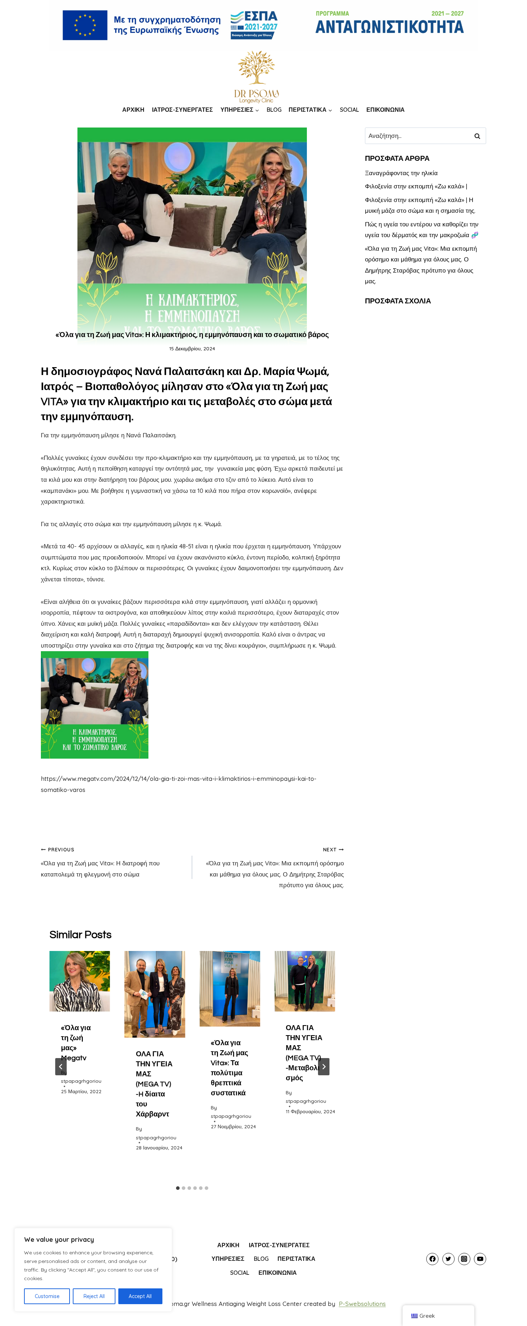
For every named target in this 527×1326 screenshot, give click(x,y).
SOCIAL (349, 109)
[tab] (178, 1188)
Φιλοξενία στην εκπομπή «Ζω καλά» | (416, 186)
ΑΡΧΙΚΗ (133, 109)
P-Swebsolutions (362, 1303)
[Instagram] (464, 1259)
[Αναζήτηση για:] (425, 135)
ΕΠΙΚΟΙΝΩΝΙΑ (385, 109)
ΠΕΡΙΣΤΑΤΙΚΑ (296, 1258)
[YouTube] (480, 1259)
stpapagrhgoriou (81, 1081)
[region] (93, 1270)
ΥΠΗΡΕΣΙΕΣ (228, 1258)
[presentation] (79, 981)
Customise (47, 1296)
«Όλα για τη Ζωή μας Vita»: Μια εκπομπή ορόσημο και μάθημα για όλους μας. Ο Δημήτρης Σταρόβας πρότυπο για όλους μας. (274, 867)
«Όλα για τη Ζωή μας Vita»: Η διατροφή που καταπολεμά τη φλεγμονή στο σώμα (100, 862)
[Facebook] (432, 1259)
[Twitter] (448, 1259)
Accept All (140, 1296)
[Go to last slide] (61, 1066)
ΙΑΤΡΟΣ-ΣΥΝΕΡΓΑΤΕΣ (182, 109)
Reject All (94, 1296)
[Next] (323, 1066)
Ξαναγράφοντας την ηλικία (401, 173)
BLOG (274, 109)
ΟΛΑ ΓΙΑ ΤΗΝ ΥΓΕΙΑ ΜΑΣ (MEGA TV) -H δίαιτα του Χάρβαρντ (154, 1084)
